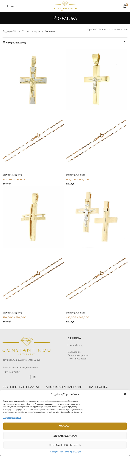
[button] (125, 394)
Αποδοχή (65, 426)
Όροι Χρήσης (75, 351)
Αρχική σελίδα (10, 31)
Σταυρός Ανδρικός (12, 174)
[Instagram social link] (34, 377)
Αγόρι (37, 31)
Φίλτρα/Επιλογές (16, 42)
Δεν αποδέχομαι (65, 435)
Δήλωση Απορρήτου (73, 452)
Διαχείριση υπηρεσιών (12, 417)
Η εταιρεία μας (75, 345)
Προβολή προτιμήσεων (65, 445)
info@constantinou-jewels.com (20, 367)
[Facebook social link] (30, 377)
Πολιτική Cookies (56, 452)
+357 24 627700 (11, 372)
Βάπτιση (26, 31)
